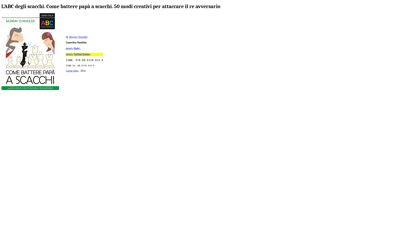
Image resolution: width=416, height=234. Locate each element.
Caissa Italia (72, 71)
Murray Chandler (78, 37)
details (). (73, 48)
